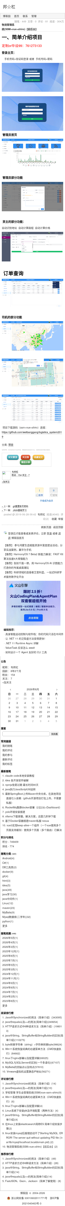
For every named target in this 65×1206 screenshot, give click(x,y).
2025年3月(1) (10, 969)
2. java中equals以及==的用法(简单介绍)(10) (27, 1088)
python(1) (7, 921)
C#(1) (5, 862)
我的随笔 (7, 745)
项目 (10, 444)
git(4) (5, 876)
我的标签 (7, 764)
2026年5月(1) (10, 938)
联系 (25, 16)
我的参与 (7, 755)
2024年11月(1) (10, 978)
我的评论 (7, 750)
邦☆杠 (9, 6)
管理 (33, 16)
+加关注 (6, 481)
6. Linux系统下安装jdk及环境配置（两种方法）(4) (30, 1110)
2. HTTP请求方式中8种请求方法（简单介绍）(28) (30, 1163)
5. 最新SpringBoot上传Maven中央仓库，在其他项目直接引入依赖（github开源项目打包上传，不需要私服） (31, 798)
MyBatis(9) (8, 912)
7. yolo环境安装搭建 (13, 812)
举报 (60, 519)
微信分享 (25, 462)
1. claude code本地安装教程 (18, 775)
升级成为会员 (46, 500)
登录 (49, 533)
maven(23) (8, 908)
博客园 (6, 16)
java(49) (7, 890)
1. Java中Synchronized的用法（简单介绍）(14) (29, 1083)
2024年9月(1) (10, 983)
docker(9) (7, 871)
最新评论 (7, 759)
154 (13, 674)
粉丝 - (17, 474)
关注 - (26, 474)
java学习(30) (9, 894)
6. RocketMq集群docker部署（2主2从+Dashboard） (32, 807)
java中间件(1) (10, 898)
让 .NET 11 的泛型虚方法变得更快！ (26, 638)
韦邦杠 (15, 471)
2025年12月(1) (10, 951)
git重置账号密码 (20, 506)
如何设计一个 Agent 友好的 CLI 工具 (26, 652)
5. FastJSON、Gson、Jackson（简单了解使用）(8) (31, 1181)
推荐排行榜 (7, 1154)
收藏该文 (38, 457)
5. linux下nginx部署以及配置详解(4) (22, 1106)
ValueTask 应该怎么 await (20, 647)
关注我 (25, 457)
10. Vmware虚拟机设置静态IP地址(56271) (26, 1071)
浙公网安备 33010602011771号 (29, 1198)
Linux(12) (7, 903)
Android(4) (8, 858)
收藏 (54, 519)
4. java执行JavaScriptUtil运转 (19, 789)
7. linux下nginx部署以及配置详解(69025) (25, 1058)
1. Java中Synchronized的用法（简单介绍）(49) (29, 1158)
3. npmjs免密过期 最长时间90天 (20, 784)
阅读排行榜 (7, 1013)
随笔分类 (6, 853)
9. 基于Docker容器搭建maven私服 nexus (25, 821)
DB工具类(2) (9, 867)
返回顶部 (58, 527)
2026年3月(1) (10, 946)
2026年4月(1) (10, 942)
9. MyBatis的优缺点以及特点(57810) (23, 1067)
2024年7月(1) (10, 992)
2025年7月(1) (10, 960)
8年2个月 (16, 671)
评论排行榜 (7, 1079)
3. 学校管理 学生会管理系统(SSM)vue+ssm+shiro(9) (32, 1092)
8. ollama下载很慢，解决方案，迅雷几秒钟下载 (29, 816)
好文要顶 (12, 457)
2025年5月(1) (10, 965)
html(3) (6, 880)
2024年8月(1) (10, 987)
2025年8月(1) (10, 955)
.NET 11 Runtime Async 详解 (21, 643)
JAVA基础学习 (20, 510)
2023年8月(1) (10, 1001)
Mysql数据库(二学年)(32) (16, 917)
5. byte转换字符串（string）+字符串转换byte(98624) (32, 1044)
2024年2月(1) (10, 996)
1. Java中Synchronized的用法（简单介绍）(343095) (32, 1017)
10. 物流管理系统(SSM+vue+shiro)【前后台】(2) (30, 1146)
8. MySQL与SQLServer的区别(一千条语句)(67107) (31, 1062)
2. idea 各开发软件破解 (15, 780)
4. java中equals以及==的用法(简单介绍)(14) (27, 1176)
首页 (16, 16)
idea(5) (6, 885)
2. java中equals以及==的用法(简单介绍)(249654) (30, 1022)
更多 (4, 926)
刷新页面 (46, 527)
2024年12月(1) (10, 974)
